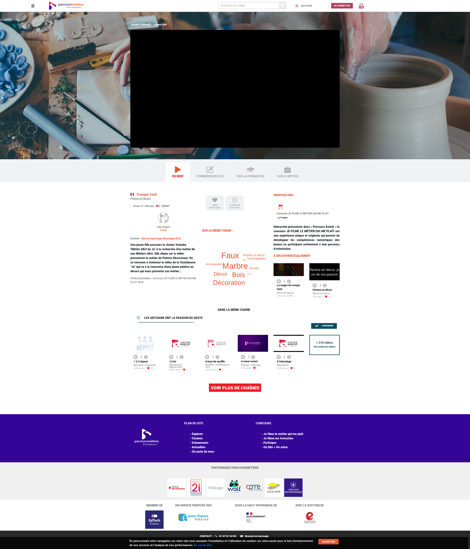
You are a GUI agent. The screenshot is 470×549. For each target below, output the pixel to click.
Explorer (145, 24)
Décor (220, 274)
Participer (269, 442)
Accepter (328, 541)
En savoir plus (203, 545)
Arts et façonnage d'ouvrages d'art (161, 238)
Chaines (197, 438)
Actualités (198, 447)
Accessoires (214, 264)
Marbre (235, 265)
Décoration (229, 282)
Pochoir (249, 274)
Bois (238, 274)
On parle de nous (203, 451)
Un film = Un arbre (275, 447)
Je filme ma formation (278, 438)
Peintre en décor (254, 255)
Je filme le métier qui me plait (283, 434)
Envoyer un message (257, 536)
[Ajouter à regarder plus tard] (280, 281)
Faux (230, 255)
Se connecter (342, 5)
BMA (244, 260)
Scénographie (256, 258)
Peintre (254, 268)
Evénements (200, 442)
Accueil (135, 24)
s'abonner (327, 326)
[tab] (178, 172)
